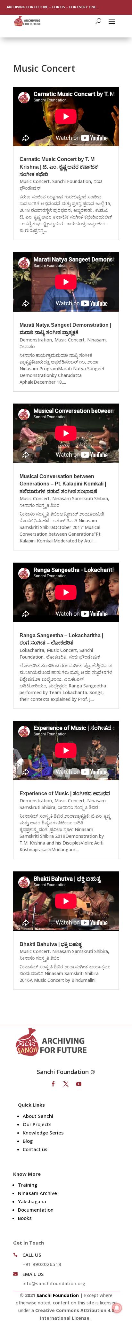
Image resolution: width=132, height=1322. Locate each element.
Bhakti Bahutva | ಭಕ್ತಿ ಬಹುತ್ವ (51, 944)
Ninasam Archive (37, 1193)
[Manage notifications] (117, 1308)
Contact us (35, 1149)
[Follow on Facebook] (53, 1084)
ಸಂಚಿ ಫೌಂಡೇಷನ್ (84, 657)
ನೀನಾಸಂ (27, 346)
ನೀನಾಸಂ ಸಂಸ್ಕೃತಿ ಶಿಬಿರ (40, 505)
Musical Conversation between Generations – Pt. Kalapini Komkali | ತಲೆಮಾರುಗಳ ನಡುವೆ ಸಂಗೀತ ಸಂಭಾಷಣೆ (63, 484)
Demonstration (36, 340)
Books (25, 1218)
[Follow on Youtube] (79, 1084)
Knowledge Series (43, 1132)
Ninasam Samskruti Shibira (80, 498)
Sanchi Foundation (71, 181)
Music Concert (35, 181)
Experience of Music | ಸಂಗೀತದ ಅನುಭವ (65, 793)
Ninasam (96, 340)
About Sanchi (38, 1116)
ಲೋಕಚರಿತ (56, 657)
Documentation (36, 1209)
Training (27, 1185)
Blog (28, 1141)
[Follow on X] (66, 1084)
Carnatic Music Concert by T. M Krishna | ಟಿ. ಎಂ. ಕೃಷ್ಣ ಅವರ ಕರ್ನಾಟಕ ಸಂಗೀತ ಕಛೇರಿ (59, 166)
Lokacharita (32, 650)
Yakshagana (32, 1201)
